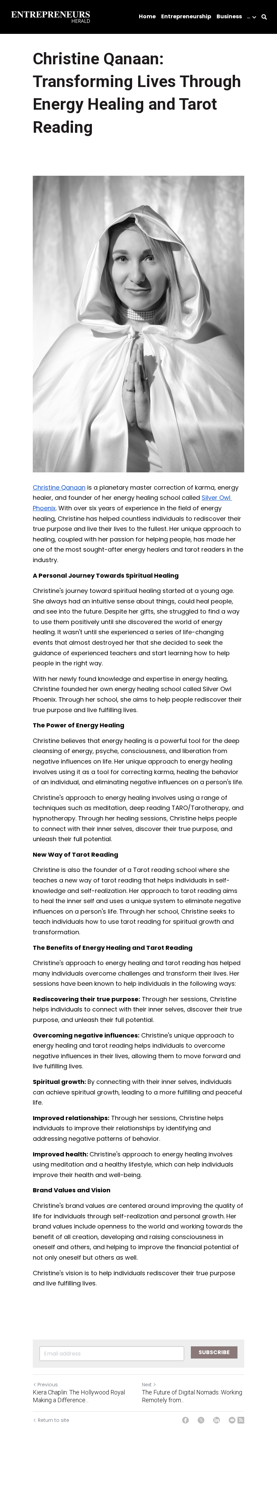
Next (147, 1384)
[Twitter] (201, 1420)
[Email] (232, 1420)
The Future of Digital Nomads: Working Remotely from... (192, 1396)
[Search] (264, 17)
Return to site (53, 1420)
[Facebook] (185, 1420)
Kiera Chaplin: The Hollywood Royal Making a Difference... (79, 1396)
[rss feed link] (240, 1420)
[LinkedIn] (216, 1420)
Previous (47, 1384)
